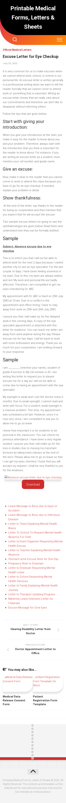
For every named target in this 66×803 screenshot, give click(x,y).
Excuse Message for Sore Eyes (27, 607)
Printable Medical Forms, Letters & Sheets (33, 17)
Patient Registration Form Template (45, 700)
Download (33, 484)
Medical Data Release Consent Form (14, 700)
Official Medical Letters (17, 49)
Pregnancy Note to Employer (26, 563)
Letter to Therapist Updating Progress (31, 594)
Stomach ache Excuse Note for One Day (33, 559)
